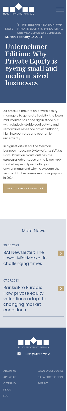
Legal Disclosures (51, 371)
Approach (10, 377)
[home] (23, 8)
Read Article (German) (25, 188)
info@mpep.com (37, 354)
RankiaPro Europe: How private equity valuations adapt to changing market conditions (24, 299)
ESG (6, 396)
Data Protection (50, 377)
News (9, 29)
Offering (9, 383)
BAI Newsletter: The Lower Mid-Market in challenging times (25, 258)
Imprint (43, 383)
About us (10, 371)
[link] (33, 254)
